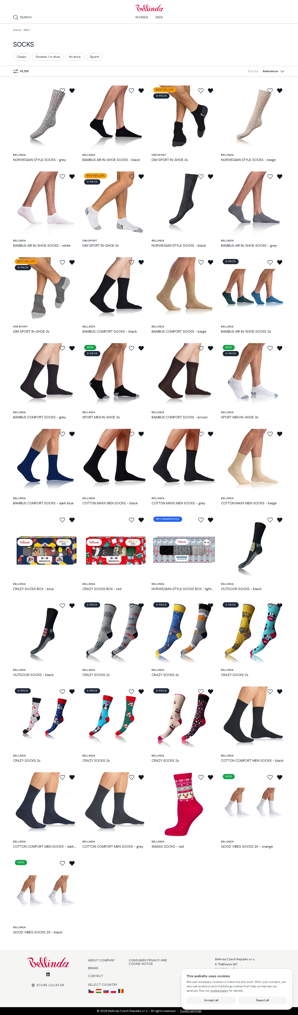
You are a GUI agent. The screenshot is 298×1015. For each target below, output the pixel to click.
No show (75, 57)
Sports (94, 57)
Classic (21, 57)
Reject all (262, 1000)
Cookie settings (190, 1011)
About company (101, 960)
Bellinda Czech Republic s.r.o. (128, 1011)
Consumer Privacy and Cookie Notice (148, 962)
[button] (266, 71)
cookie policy (219, 991)
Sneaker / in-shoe (48, 57)
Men (27, 30)
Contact (95, 976)
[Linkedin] (48, 974)
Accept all (211, 1000)
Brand (93, 968)
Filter (24, 71)
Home (17, 30)
